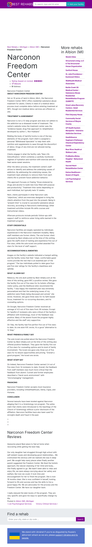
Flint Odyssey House (74, 114)
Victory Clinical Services (46, 504)
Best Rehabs (22, 4)
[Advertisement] (46, 25)
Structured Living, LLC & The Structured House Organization (75, 63)
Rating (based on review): (23, 81)
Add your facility (75, 3)
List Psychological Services (20, 504)
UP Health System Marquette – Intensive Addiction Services (74, 130)
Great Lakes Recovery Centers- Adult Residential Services (75, 108)
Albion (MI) (34, 47)
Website (17, 84)
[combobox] (49, 4)
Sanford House (72, 70)
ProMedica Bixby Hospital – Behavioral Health (74, 159)
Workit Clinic (71, 57)
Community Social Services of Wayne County (73, 121)
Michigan (23, 47)
